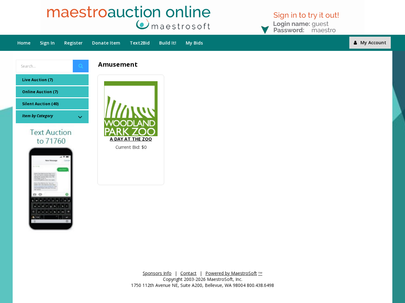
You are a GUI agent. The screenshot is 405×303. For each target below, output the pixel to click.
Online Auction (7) (40, 91)
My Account (373, 42)
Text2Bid (140, 43)
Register (73, 43)
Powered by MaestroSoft (231, 273)
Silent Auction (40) (40, 103)
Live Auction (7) (37, 79)
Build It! (167, 43)
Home (23, 43)
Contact (188, 273)
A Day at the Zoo (131, 139)
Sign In (47, 43)
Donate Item (106, 43)
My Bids (194, 43)
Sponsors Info (157, 273)
